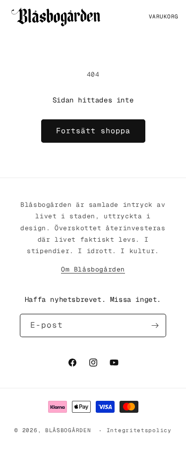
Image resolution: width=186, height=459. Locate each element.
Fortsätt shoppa (93, 130)
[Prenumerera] (155, 325)
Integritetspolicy (139, 430)
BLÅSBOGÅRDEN (68, 430)
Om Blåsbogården (93, 269)
